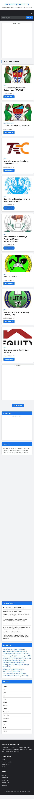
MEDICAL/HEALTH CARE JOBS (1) (13, 662)
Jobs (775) (23, 660)
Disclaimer (4, 785)
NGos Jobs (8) (24, 665)
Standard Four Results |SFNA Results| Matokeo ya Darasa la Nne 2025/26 (16, 615)
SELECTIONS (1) (8, 671)
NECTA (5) (16, 665)
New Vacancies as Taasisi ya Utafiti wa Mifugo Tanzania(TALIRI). (15, 239)
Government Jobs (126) (23, 656)
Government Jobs (6, 762)
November (6, 715)
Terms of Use (5, 782)
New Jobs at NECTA (11, 277)
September (6, 718)
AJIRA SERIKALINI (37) (10, 651)
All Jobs (4, 767)
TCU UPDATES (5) (8, 673)
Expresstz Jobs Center (17, 4)
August (5, 686)
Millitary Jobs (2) (8, 665)
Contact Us (5, 778)
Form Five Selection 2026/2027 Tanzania (14, 608)
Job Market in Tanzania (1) (11, 660)
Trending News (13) (21, 676)
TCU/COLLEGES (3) (20, 673)
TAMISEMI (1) (17, 671)
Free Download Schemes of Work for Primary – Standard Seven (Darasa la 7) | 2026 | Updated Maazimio (16, 636)
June (4, 692)
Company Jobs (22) (9, 653)
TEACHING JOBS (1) (9, 676)
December (6, 712)
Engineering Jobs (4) (9, 656)
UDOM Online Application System (12, 611)
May (4, 696)
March (5, 702)
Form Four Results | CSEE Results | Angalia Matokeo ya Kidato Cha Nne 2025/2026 (15, 620)
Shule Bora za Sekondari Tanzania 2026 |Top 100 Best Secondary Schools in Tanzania (16, 628)
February (5, 705)
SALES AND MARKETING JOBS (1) (13, 669)
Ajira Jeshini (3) (20, 649)
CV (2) (17, 653)
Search (29, 18)
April (4, 699)
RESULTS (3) (7, 667)
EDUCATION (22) (24, 653)
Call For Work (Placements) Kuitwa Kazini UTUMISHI (14, 89)
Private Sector (5, 764)
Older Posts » (18, 405)
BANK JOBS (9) (22, 651)
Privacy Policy (5, 780)
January (5, 708)
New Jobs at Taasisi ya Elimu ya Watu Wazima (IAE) (16, 200)
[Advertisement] (17, 41)
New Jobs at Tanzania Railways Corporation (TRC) (16, 162)
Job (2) (28, 658)
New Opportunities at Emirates (11, 632)
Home (3, 759)
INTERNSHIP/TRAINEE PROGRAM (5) (14, 658)
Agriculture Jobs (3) (9, 649)
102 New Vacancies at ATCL (10, 624)
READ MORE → (9, 97)
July (4, 689)
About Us (4, 775)
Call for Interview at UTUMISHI (16, 125)
